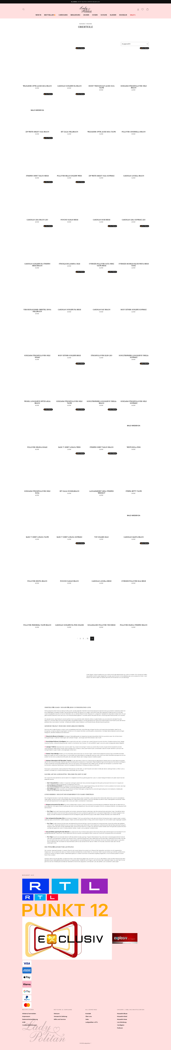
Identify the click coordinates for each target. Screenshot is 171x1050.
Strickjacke (84, 838)
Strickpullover (61, 743)
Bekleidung (75, 15)
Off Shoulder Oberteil (59, 762)
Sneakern (67, 819)
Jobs (87, 1019)
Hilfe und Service (60, 1019)
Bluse (76, 736)
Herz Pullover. (83, 743)
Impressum (26, 1016)
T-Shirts (88, 747)
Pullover (95, 741)
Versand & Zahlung (60, 1016)
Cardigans (63, 15)
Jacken (86, 15)
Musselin (123, 15)
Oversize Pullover (49, 743)
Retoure (56, 1013)
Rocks (103, 811)
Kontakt (88, 1013)
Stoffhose (65, 806)
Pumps (91, 814)
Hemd (88, 736)
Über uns (89, 1016)
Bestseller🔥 (50, 15)
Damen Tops (109, 753)
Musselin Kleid (122, 1016)
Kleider (113, 15)
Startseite (82, 23)
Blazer (48, 814)
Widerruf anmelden (29, 1013)
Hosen (95, 15)
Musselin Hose (122, 1019)
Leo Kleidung (121, 1022)
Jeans (51, 819)
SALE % (132, 15)
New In (38, 15)
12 (87, 638)
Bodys (46, 755)
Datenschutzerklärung (30, 1019)
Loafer (81, 814)
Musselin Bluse (122, 1013)
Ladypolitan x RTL (92, 1022)
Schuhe (104, 15)
